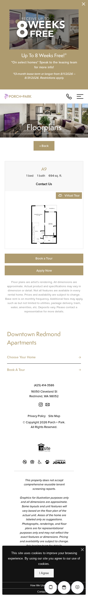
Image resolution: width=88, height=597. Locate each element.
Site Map (54, 416)
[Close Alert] (83, 5)
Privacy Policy (37, 416)
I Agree (44, 573)
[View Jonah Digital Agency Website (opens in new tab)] (59, 462)
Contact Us (43, 591)
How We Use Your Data (43, 585)
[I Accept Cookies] (82, 550)
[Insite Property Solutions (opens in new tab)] (44, 448)
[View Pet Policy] (47, 462)
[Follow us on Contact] (48, 404)
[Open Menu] (80, 96)
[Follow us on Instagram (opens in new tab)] (41, 404)
